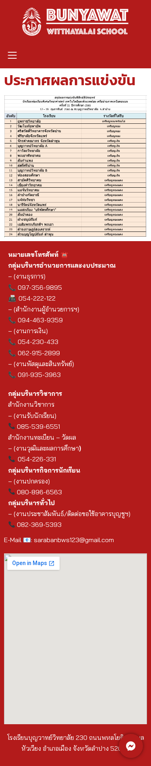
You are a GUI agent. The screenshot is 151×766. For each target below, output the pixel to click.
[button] (12, 55)
